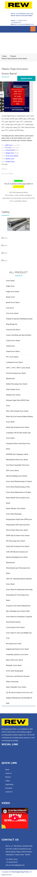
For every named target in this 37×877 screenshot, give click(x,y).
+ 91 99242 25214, (21, 20)
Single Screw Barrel (12, 291)
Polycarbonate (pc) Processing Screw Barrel (18, 570)
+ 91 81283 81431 (16, 22)
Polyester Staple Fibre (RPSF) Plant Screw (17, 402)
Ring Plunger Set (11, 324)
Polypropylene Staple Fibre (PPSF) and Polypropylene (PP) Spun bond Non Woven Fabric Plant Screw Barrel (19, 524)
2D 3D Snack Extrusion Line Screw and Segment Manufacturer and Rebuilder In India (19, 698)
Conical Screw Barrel (13, 340)
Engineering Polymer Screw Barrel (17, 649)
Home (4, 56)
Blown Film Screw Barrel (14, 660)
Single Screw (10, 286)
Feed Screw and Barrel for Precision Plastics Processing (18, 678)
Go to (10, 156)
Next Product (18, 181)
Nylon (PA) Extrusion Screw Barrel (17, 546)
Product (13, 56)
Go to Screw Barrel (11, 145)
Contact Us (9, 792)
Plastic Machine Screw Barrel (15, 508)
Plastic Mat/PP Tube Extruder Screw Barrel (18, 500)
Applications (9, 784)
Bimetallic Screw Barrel (14, 665)
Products (8, 777)
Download (8, 788)
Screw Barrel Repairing (13, 514)
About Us (4, 169)
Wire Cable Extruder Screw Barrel (17, 411)
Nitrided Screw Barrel (13, 395)
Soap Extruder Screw (13, 389)
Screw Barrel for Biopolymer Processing (19, 589)
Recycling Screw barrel (13, 643)
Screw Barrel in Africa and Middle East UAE (19, 635)
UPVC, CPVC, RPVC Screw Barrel (18, 368)
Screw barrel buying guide (14, 671)
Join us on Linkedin (7, 173)
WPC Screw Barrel (12, 470)
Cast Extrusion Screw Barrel (15, 627)
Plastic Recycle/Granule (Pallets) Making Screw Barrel (19, 419)
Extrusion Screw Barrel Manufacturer (18, 606)
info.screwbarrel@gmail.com (25, 24)
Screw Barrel (10, 281)
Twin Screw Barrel (12, 313)
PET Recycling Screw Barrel (15, 541)
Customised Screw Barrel (14, 362)
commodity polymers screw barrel (17, 654)
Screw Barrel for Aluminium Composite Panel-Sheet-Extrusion (19, 619)
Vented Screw (10, 346)
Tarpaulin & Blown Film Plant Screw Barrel (18, 446)
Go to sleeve (10, 150)
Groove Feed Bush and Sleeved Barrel (18, 335)
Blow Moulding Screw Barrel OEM (17, 611)
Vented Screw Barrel (13, 351)
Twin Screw (10, 308)
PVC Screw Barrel (12, 357)
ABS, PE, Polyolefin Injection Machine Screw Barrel (19, 581)
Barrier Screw (10, 297)
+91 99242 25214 (11, 859)
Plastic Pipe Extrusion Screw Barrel (14, 59)
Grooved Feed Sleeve (13, 329)
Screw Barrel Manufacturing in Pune (18, 487)
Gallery (7, 781)
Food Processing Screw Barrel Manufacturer (16, 375)
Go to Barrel (10, 153)
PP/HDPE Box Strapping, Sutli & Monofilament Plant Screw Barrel (17, 456)
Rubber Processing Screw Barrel (16, 384)
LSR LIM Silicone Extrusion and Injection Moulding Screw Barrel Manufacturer (17, 557)
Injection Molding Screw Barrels (16, 476)
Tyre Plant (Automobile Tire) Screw (17, 465)
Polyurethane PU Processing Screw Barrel (17, 597)
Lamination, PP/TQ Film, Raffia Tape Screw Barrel (18, 435)
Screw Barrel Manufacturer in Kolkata (18, 492)
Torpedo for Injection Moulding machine (19, 319)
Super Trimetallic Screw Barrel (16, 687)
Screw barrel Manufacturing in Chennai (19, 481)
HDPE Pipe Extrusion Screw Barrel (17, 535)
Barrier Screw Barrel (13, 302)
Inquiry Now (26, 78)
